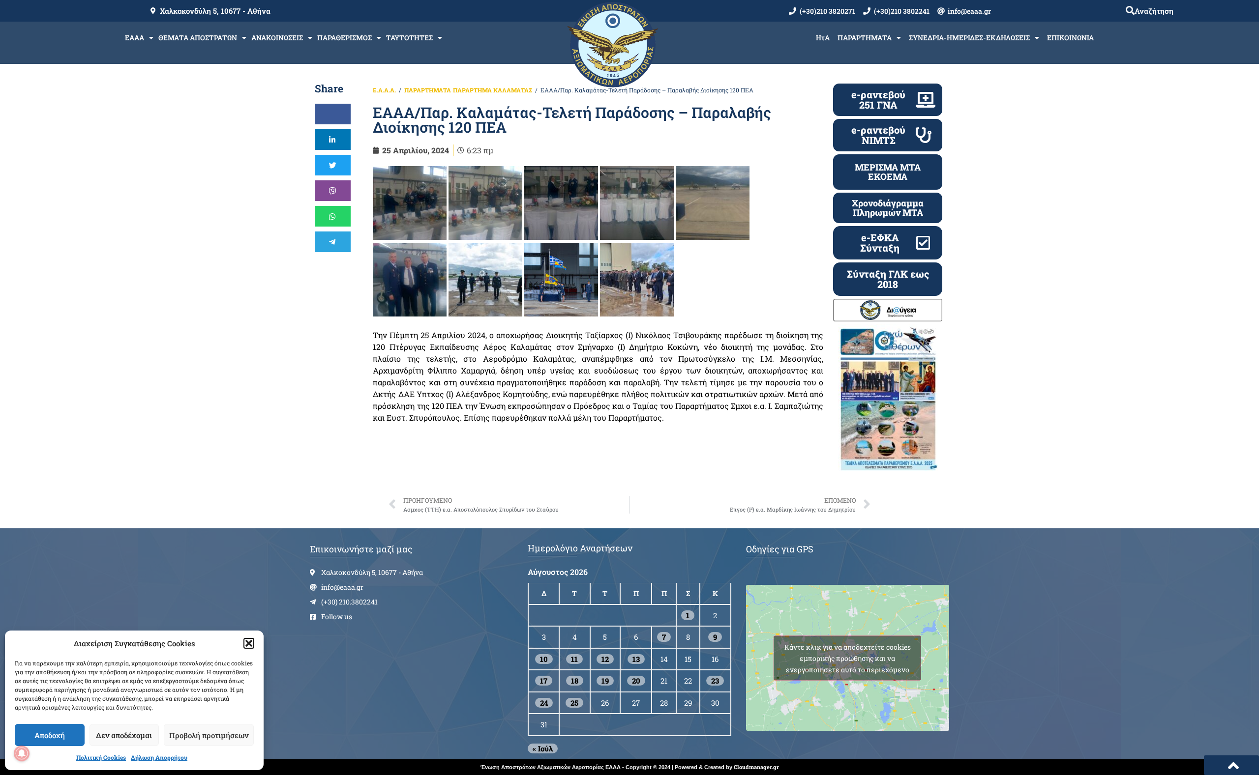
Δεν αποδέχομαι (124, 735)
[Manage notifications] (22, 753)
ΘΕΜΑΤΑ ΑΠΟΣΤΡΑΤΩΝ (197, 37)
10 (544, 659)
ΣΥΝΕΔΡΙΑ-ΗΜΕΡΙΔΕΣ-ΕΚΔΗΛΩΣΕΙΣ (969, 37)
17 (543, 681)
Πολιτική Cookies (101, 757)
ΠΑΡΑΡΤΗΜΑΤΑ (865, 37)
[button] (249, 643)
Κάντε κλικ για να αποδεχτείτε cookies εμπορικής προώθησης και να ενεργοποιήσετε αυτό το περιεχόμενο (847, 658)
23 (715, 681)
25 (574, 703)
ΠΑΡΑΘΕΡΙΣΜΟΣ (344, 37)
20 (636, 681)
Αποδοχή (49, 735)
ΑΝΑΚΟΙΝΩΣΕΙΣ (277, 37)
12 (605, 659)
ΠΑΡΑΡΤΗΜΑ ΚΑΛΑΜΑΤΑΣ (492, 90)
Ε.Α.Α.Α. (384, 90)
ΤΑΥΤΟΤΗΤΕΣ (409, 37)
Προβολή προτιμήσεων (208, 735)
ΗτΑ (823, 37)
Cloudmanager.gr (756, 767)
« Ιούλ (543, 748)
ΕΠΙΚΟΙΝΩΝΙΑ (1070, 37)
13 (636, 659)
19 (605, 681)
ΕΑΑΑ (134, 37)
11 (574, 659)
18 (574, 681)
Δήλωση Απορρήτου (159, 757)
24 (544, 703)
